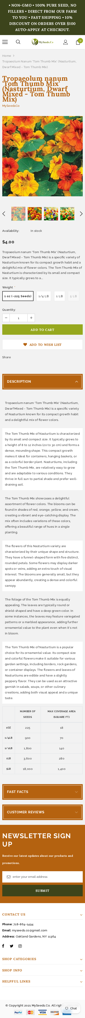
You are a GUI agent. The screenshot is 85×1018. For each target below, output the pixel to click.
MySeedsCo (11, 105)
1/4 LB (44, 296)
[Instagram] (20, 946)
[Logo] (42, 41)
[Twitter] (11, 946)
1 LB (59, 296)
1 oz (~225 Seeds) (18, 296)
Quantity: (9, 309)
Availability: (10, 231)
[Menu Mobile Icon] (5, 42)
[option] (42, 156)
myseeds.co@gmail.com (29, 930)
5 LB (73, 296)
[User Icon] (65, 42)
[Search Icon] (18, 42)
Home (6, 55)
